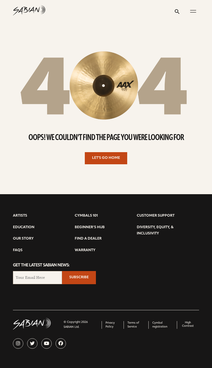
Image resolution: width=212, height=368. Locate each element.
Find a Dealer (88, 239)
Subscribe (79, 277)
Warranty (85, 250)
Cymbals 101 (86, 216)
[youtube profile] (46, 343)
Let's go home (106, 158)
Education (23, 227)
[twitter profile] (32, 343)
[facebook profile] (61, 343)
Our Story (23, 239)
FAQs (17, 250)
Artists (20, 216)
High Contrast (188, 324)
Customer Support (156, 216)
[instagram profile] (18, 343)
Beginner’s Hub (90, 227)
